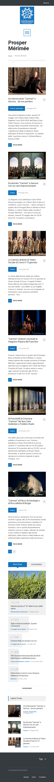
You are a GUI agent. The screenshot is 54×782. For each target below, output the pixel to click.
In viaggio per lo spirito (18, 629)
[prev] (18, 708)
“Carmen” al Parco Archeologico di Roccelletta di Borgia (24, 502)
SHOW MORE (27, 688)
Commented (36, 564)
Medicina (14, 678)
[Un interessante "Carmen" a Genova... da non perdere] (14, 711)
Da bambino (20, 661)
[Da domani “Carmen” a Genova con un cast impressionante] (27, 165)
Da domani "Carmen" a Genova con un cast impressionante (32, 724)
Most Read (17, 564)
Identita (26, 777)
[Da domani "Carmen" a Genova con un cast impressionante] (14, 727)
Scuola (27, 661)
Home (10, 56)
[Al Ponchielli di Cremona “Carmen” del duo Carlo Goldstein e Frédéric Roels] (27, 401)
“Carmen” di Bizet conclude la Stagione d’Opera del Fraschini (23, 340)
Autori (34, 777)
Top (41, 759)
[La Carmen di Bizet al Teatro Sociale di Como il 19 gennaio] (27, 243)
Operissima (19, 108)
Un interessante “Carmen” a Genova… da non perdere (22, 100)
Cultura (12, 108)
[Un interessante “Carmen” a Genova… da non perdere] (27, 81)
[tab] (17, 565)
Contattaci (42, 777)
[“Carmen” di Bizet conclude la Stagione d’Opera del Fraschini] (27, 322)
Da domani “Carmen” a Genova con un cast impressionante (23, 184)
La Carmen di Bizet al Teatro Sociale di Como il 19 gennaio (22, 261)
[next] (18, 744)
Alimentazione (15, 612)
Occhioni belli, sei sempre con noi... (24, 641)
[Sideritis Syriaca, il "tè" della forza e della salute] (27, 585)
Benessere (24, 612)
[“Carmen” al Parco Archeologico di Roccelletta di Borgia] (27, 484)
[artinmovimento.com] (27, 21)
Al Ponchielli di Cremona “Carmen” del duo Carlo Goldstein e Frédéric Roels (21, 421)
